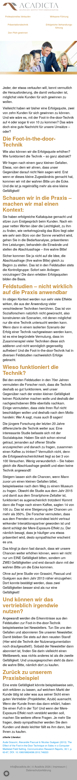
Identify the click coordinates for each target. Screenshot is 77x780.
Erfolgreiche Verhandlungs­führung (59, 26)
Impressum (59, 766)
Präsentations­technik (18, 24)
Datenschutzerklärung (38, 770)
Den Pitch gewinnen (18, 32)
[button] (6, 773)
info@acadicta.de (20, 766)
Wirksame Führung (59, 16)
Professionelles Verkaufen (18, 16)
